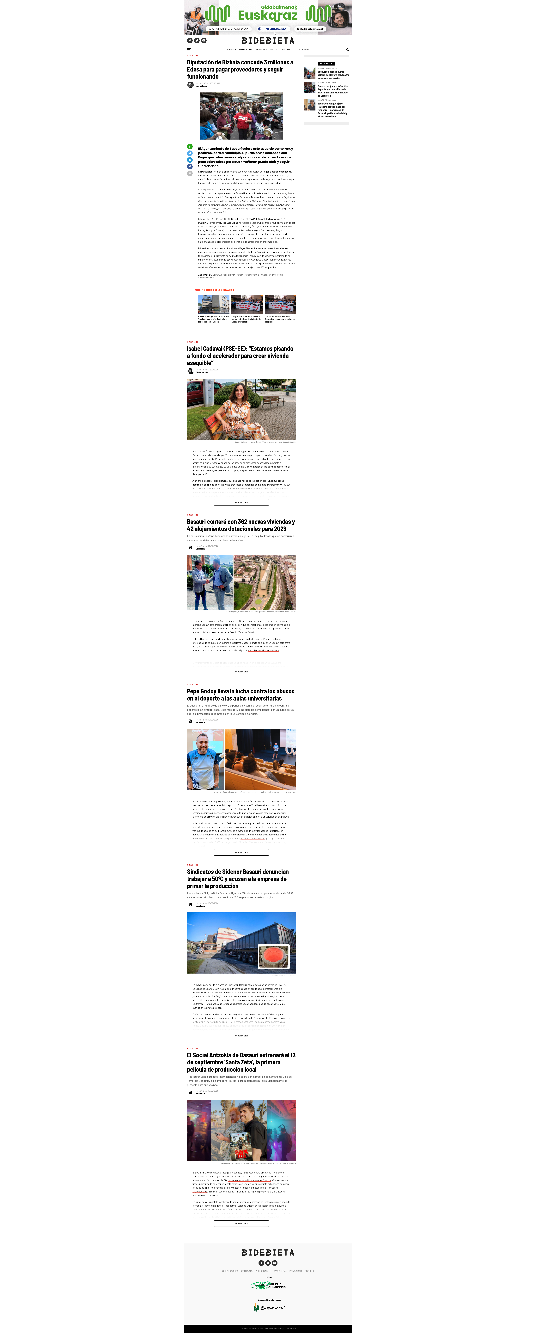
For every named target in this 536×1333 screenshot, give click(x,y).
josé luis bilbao (207, 278)
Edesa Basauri (252, 275)
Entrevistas (246, 49)
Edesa (240, 275)
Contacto (247, 1271)
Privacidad (295, 1271)
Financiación (276, 275)
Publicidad (303, 49)
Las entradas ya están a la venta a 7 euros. (249, 1180)
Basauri (231, 49)
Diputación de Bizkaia (224, 275)
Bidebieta (200, 549)
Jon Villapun (201, 86)
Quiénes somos (230, 1271)
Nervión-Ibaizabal (266, 49)
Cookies (309, 1271)
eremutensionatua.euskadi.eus (263, 650)
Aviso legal (280, 1271)
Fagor (264, 275)
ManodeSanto (199, 1191)
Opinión (284, 49)
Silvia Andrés (202, 372)
